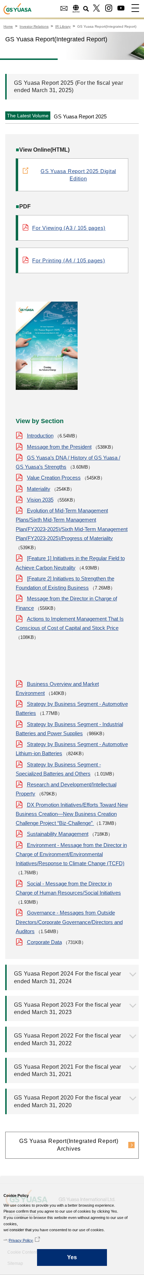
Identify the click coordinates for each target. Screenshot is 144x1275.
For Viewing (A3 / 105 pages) (69, 228)
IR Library (63, 26)
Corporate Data (44, 942)
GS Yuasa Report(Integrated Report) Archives (68, 1145)
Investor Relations (34, 26)
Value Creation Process (54, 478)
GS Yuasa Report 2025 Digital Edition (78, 174)
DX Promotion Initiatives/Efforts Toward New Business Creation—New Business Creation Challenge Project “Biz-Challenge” (72, 814)
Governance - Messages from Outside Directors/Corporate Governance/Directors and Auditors (69, 922)
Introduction (40, 436)
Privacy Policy (21, 1240)
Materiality (38, 489)
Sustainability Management (57, 834)
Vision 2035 (40, 500)
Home (8, 26)
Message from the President (59, 447)
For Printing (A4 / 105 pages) (68, 260)
